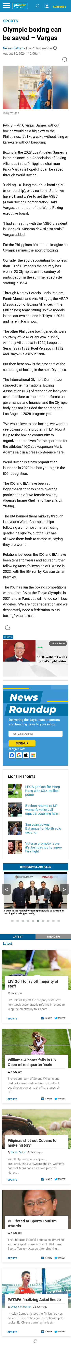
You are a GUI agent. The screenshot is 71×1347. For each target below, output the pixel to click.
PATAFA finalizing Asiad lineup (34, 1299)
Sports (10, 21)
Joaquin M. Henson (21, 1306)
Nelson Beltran (13, 48)
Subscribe (59, 6)
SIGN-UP (22, 743)
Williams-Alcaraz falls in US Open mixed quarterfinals (32, 1062)
